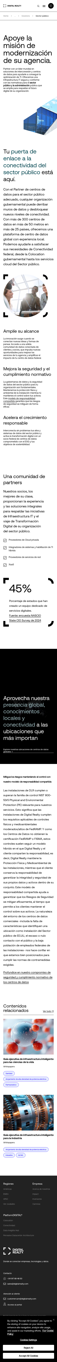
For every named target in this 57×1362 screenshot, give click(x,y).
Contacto (7, 1273)
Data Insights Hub (11, 1230)
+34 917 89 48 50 (14, 1278)
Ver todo (47, 1011)
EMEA (5, 1194)
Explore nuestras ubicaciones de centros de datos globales (25, 750)
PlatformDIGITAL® (12, 1215)
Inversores (37, 1199)
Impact (36, 1194)
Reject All (28, 1348)
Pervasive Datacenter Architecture (18, 1235)
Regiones (8, 1183)
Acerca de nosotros (41, 1189)
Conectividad (9, 1225)
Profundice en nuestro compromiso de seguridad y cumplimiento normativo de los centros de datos (27, 977)
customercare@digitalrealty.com (21, 1299)
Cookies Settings (28, 1340)
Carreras (36, 1204)
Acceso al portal (14, 1305)
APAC (5, 1199)
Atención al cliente (11, 1294)
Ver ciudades (9, 1204)
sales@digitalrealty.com (17, 1284)
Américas (7, 1189)
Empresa (37, 1183)
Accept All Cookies (28, 1356)
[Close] (54, 1320)
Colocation (8, 1220)
